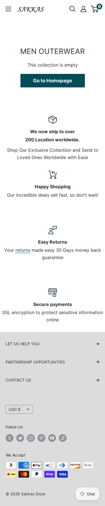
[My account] (83, 9)
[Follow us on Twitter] (20, 438)
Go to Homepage (52, 80)
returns (22, 250)
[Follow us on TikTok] (63, 438)
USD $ (14, 409)
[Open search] (72, 9)
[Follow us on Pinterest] (41, 438)
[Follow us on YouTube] (52, 438)
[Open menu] (8, 9)
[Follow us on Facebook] (9, 438)
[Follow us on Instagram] (31, 438)
